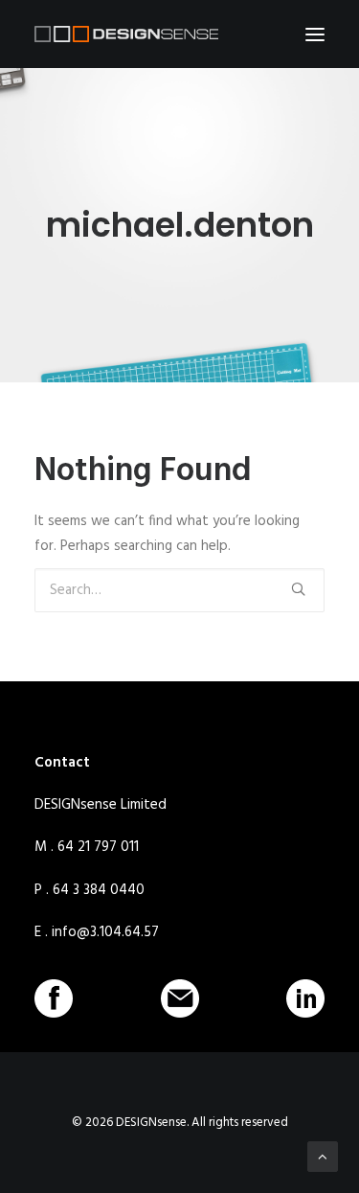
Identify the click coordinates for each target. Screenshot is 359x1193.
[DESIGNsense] (126, 34)
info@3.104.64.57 (105, 932)
